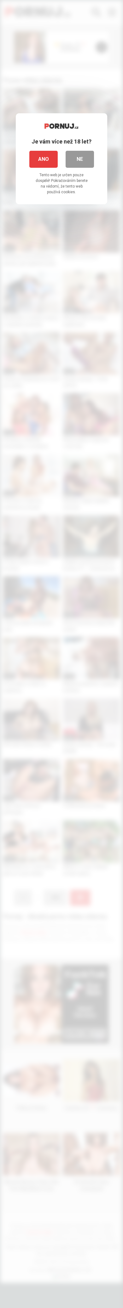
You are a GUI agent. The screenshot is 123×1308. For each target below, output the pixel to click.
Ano (43, 159)
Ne (80, 159)
